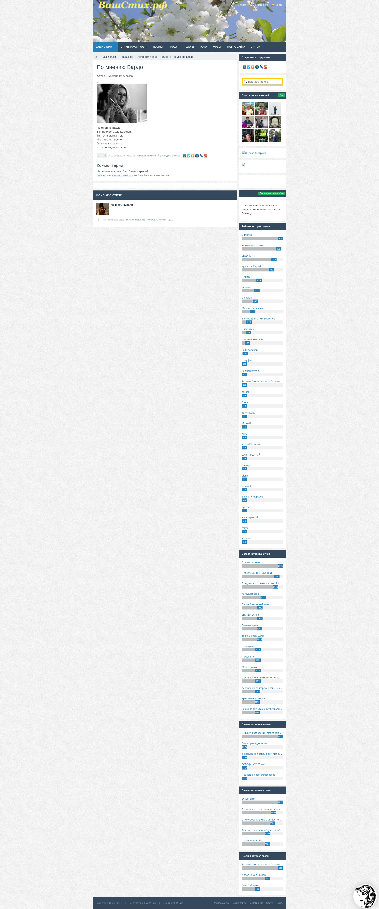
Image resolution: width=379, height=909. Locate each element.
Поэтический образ (253, 840)
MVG (244, 433)
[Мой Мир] (197, 155)
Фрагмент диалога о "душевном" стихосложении (270, 830)
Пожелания (248, 656)
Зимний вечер (250, 614)
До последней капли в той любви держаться (268, 753)
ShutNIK (246, 255)
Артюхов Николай (252, 339)
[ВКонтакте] (185, 155)
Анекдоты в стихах (171, 155)
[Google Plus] (205, 155)
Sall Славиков (250, 350)
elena (245, 475)
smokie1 (246, 486)
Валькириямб (250, 517)
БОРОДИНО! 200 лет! (253, 764)
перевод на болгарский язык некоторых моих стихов (272, 688)
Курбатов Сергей (251, 266)
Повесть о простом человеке (258, 774)
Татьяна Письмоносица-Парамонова (263, 381)
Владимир (248, 329)
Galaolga (247, 297)
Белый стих (248, 798)
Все (282, 95)
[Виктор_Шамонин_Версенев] (261, 141)
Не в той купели (122, 204)
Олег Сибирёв (250, 885)
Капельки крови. (251, 593)
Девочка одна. (250, 625)
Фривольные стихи (156, 220)
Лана (245, 402)
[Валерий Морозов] (248, 141)
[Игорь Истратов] (248, 113)
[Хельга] (248, 127)
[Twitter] (189, 155)
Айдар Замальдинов (254, 875)
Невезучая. (248, 646)
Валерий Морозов (252, 496)
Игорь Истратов (251, 444)
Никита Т (247, 276)
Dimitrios (247, 234)
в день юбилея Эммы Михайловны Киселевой (269, 677)
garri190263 (248, 412)
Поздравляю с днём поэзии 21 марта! (263, 583)
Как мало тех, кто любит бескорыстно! (264, 709)
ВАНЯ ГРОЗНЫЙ (251, 454)
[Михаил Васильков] (275, 113)
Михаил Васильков (146, 155)
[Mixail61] (261, 127)
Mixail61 (246, 423)
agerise (246, 507)
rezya (245, 528)
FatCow (178, 903)
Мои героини (249, 667)
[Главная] (96, 57)
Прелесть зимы (251, 562)
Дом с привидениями (254, 743)
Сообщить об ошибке (272, 193)
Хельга (246, 287)
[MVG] (275, 141)
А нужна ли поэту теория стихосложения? (266, 809)
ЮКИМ (246, 538)
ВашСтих (101, 903)
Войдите (101, 175)
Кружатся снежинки (253, 698)
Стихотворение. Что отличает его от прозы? (267, 819)
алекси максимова (253, 245)
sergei (245, 392)
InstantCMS (150, 903)
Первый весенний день (256, 604)
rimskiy (246, 465)
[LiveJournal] (201, 155)
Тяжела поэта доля (253, 635)
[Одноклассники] (193, 155)
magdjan (246, 360)
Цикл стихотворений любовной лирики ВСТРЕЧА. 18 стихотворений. (282, 733)
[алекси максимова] (261, 113)
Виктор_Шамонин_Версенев (258, 318)
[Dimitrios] (275, 127)
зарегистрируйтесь (122, 175)
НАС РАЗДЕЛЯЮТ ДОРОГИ (257, 573)
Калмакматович (251, 371)
